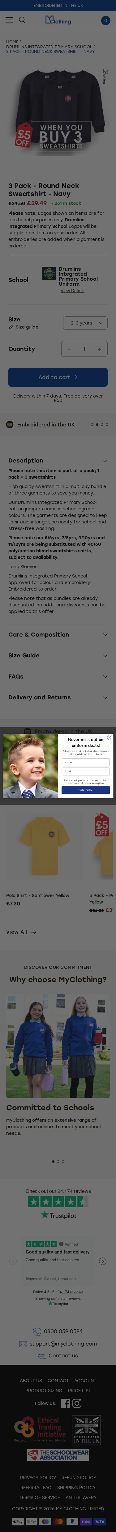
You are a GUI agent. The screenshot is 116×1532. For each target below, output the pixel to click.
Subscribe (86, 790)
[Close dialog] (109, 737)
